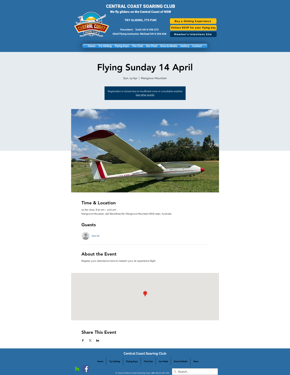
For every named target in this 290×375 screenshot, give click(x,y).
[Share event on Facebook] (82, 340)
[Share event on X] (90, 340)
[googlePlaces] (77, 368)
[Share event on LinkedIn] (97, 340)
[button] (105, 46)
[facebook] (85, 368)
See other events (145, 94)
